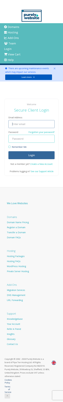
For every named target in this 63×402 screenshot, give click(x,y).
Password (13, 132)
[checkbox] (9, 147)
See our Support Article (42, 171)
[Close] (54, 68)
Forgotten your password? (41, 132)
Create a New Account (41, 164)
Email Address (15, 117)
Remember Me (19, 146)
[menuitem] (32, 26)
